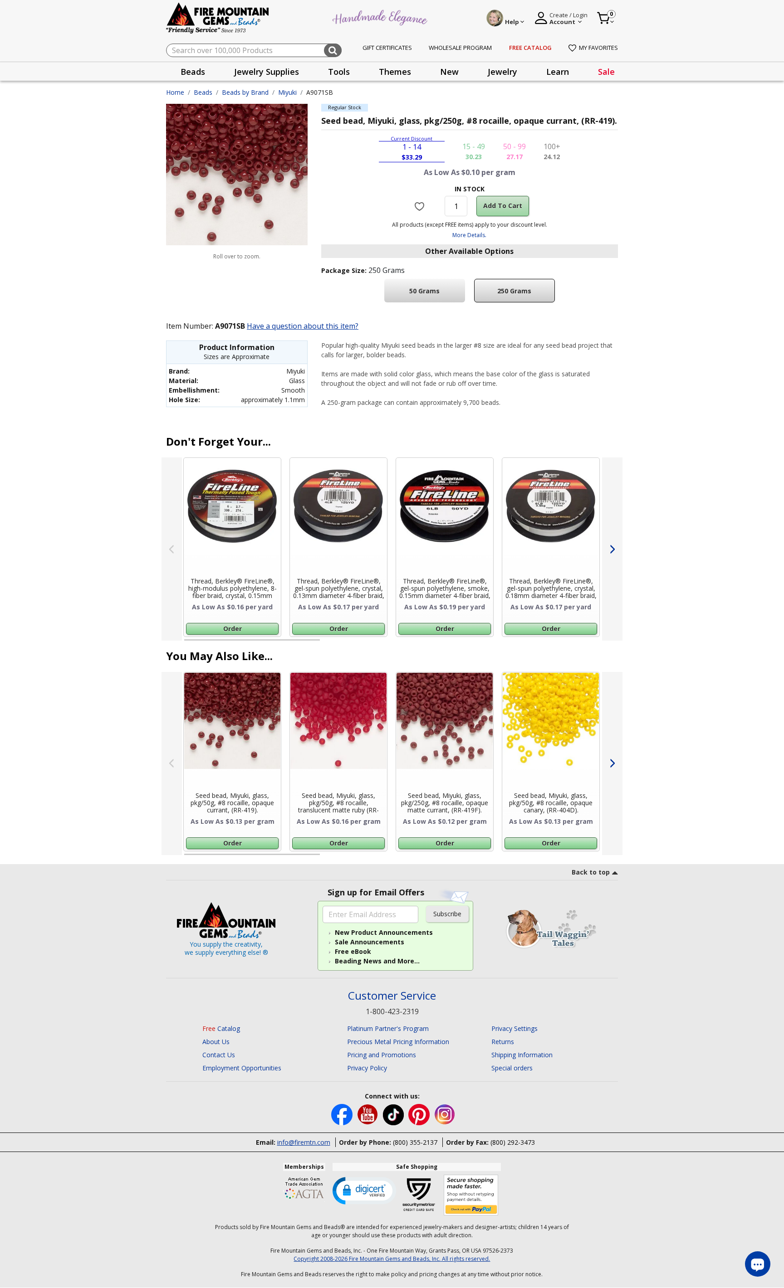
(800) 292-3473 (512, 1142)
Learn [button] (557, 71)
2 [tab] (328, 643)
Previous (172, 549)
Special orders (512, 1068)
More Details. (469, 235)
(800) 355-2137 (415, 1142)
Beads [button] (193, 71)
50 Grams (424, 291)
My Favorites (598, 48)
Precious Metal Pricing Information (398, 1041)
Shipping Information (522, 1054)
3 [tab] (468, 643)
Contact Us (218, 1054)
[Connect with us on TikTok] (394, 1113)
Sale (606, 71)
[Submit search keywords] (333, 50)
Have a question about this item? (302, 326)
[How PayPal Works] (471, 1195)
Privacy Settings (514, 1028)
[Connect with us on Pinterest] (419, 1113)
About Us (216, 1041)
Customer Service (392, 995)
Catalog (221, 1028)
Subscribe (447, 913)
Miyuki (287, 92)
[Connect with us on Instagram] (445, 1113)
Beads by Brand (245, 92)
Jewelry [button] (502, 71)
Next (612, 549)
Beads (203, 92)
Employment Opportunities (241, 1068)
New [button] (449, 71)
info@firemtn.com (303, 1142)
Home (175, 92)
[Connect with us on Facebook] (342, 1113)
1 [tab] (188, 643)
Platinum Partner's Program (388, 1028)
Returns (502, 1041)
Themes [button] (395, 71)
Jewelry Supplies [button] (266, 71)
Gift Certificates (387, 48)
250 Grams (514, 291)
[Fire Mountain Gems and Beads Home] (218, 17)
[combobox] (254, 50)
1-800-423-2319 (392, 1011)
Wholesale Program (460, 48)
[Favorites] (420, 205)
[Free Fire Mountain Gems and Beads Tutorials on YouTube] (368, 1113)
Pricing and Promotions (381, 1054)
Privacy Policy (367, 1068)
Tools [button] (339, 71)
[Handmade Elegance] (381, 16)
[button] (364, 1190)
